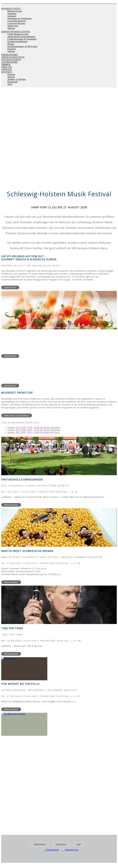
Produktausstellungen (17, 41)
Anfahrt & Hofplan (16, 79)
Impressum (61, 844)
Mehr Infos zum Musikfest (16, 415)
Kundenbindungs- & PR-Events (22, 46)
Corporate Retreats (16, 23)
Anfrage (11, 28)
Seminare (11, 16)
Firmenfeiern (9, 55)
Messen (10, 44)
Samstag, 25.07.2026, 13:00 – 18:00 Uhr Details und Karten (33, 427)
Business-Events (14, 11)
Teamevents (12, 26)
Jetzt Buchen (10, 287)
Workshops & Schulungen (19, 18)
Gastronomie (9, 62)
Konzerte (11, 49)
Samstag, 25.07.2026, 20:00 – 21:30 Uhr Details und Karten (33, 430)
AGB (9, 84)
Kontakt (6, 72)
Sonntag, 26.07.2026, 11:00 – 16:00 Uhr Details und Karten (33, 432)
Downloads (12, 82)
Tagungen (11, 13)
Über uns (6, 67)
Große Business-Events (15, 32)
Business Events (11, 9)
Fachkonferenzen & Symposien (21, 39)
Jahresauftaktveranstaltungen (21, 37)
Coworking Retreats (16, 21)
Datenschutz (39, 844)
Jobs (79, 844)
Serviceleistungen (12, 57)
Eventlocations (11, 60)
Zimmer (5, 64)
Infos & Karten (11, 504)
